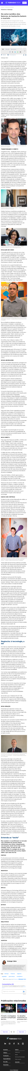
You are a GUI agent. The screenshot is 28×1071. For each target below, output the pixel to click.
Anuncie (17, 1062)
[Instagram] (9, 1043)
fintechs (13, 973)
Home (2, 7)
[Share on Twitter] (12, 52)
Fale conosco (18, 1059)
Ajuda (16, 1054)
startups (6, 973)
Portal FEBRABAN (14, 1070)
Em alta (5, 1061)
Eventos (5, 1049)
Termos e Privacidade (20, 1056)
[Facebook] (14, 1043)
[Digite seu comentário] (12, 991)
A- (23, 55)
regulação (4, 976)
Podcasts (6, 1055)
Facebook (10, 52)
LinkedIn (15, 52)
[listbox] (14, 975)
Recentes (5, 1064)
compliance (19, 976)
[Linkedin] (5, 1043)
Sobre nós (17, 1052)
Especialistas (7, 1058)
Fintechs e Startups (9, 7)
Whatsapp (18, 52)
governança (12, 976)
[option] (6, 974)
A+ (26, 55)
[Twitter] (18, 1043)
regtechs (19, 973)
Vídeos (5, 1052)
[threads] (22, 1043)
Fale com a (20, 979)
